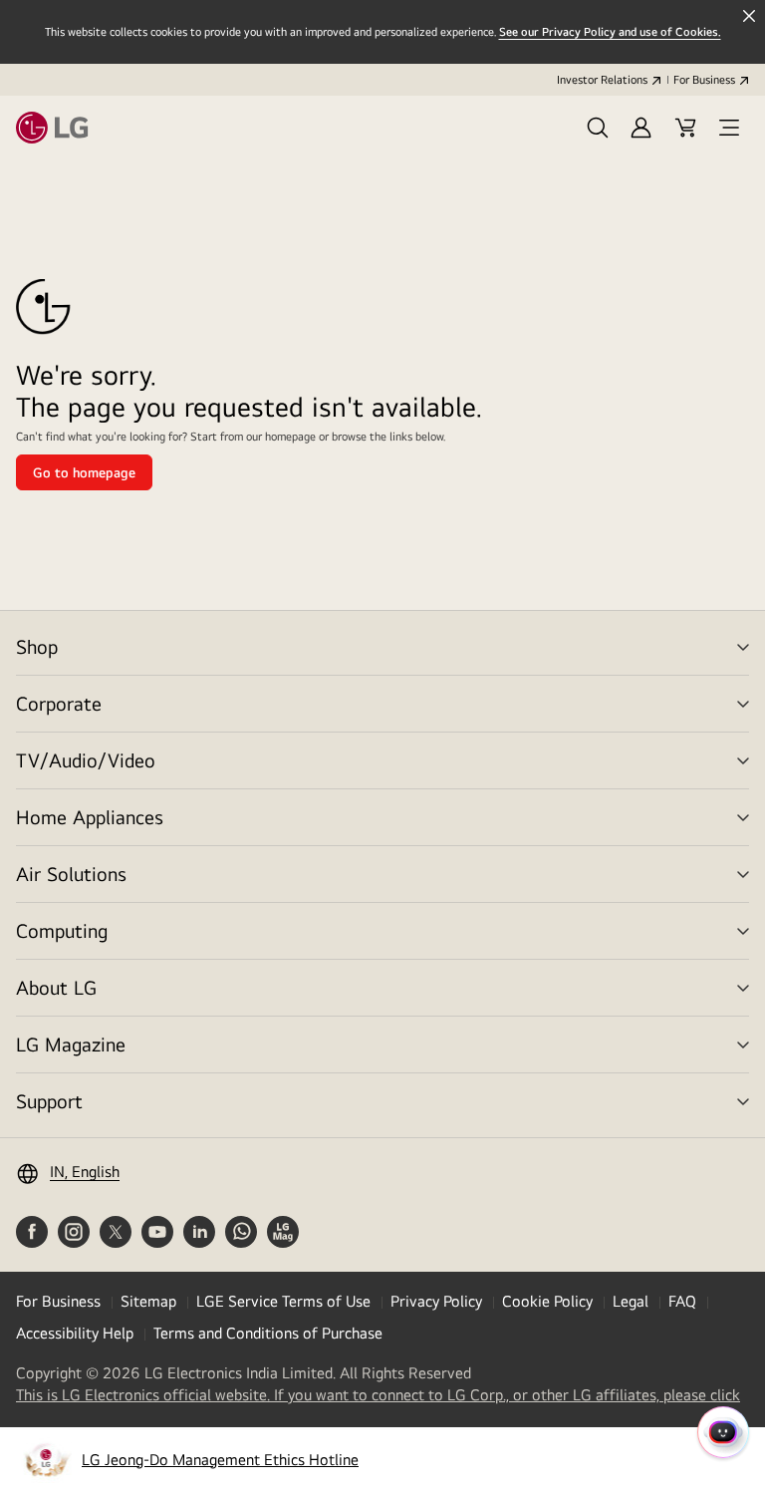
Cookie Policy (547, 1301)
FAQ (682, 1301)
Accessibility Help (74, 1333)
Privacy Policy (436, 1301)
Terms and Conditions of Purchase (267, 1333)
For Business (704, 80)
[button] (598, 128)
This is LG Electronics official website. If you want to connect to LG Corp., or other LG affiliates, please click (378, 1395)
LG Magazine (71, 1044)
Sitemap (148, 1301)
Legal (630, 1301)
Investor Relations (602, 80)
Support (49, 1100)
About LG (56, 987)
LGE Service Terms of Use (283, 1301)
